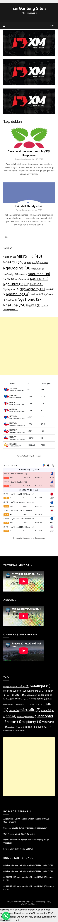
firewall (17, 698)
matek (14, 710)
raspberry (31, 722)
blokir (21, 690)
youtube (15, 730)
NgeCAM (44, 263)
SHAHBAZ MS (9, 877)
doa (9, 695)
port (31, 717)
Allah (12, 687)
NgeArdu (13, 262)
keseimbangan (9, 704)
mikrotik (30, 709)
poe (26, 717)
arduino (22, 686)
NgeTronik (30, 299)
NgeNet (34, 284)
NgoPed (44, 306)
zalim (22, 730)
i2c (49, 699)
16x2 (6, 687)
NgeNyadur (11, 289)
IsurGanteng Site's (29, 8)
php (11, 716)
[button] (6, 916)
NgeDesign (10, 274)
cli (44, 691)
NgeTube (14, 305)
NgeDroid (22, 274)
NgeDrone (39, 274)
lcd (40, 704)
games (27, 699)
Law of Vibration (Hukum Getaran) (18, 849)
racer (14, 722)
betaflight (40, 686)
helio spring (39, 698)
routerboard (12, 727)
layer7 (34, 704)
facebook (7, 699)
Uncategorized (10, 310)
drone (18, 694)
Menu (52, 25)
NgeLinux (14, 284)
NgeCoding (17, 268)
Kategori (9, 256)
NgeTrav (11, 300)
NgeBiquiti (31, 262)
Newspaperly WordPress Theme (36, 903)
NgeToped (36, 294)
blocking (9, 690)
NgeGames (22, 279)
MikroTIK (29, 256)
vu (49, 727)
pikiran (20, 717)
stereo (21, 727)
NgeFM (8, 279)
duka (27, 695)
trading (30, 726)
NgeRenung (17, 294)
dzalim (33, 695)
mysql (46, 710)
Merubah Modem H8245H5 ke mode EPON (33, 865)
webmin (7, 730)
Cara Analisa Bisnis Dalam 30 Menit (19, 834)
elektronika (44, 694)
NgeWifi (33, 305)
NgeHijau (39, 279)
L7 (29, 704)
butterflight (33, 690)
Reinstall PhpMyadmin (29, 206)
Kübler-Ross (21, 704)
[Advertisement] (29, 346)
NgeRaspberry (32, 289)
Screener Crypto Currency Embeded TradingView (25, 828)
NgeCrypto (38, 269)
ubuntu (41, 726)
